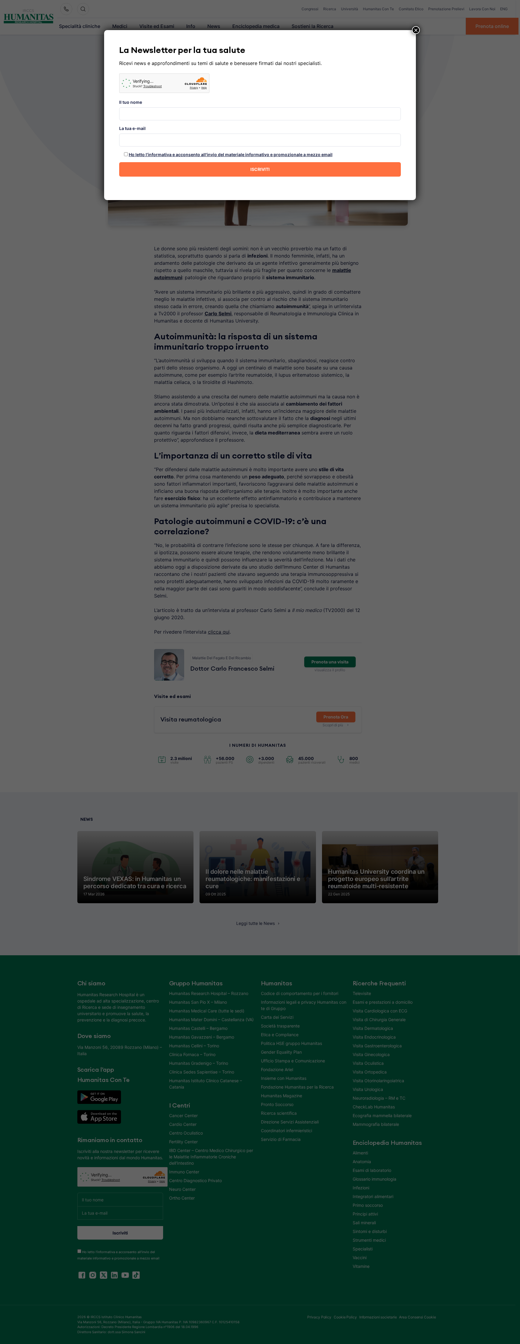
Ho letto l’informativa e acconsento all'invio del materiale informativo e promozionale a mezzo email (231, 154)
